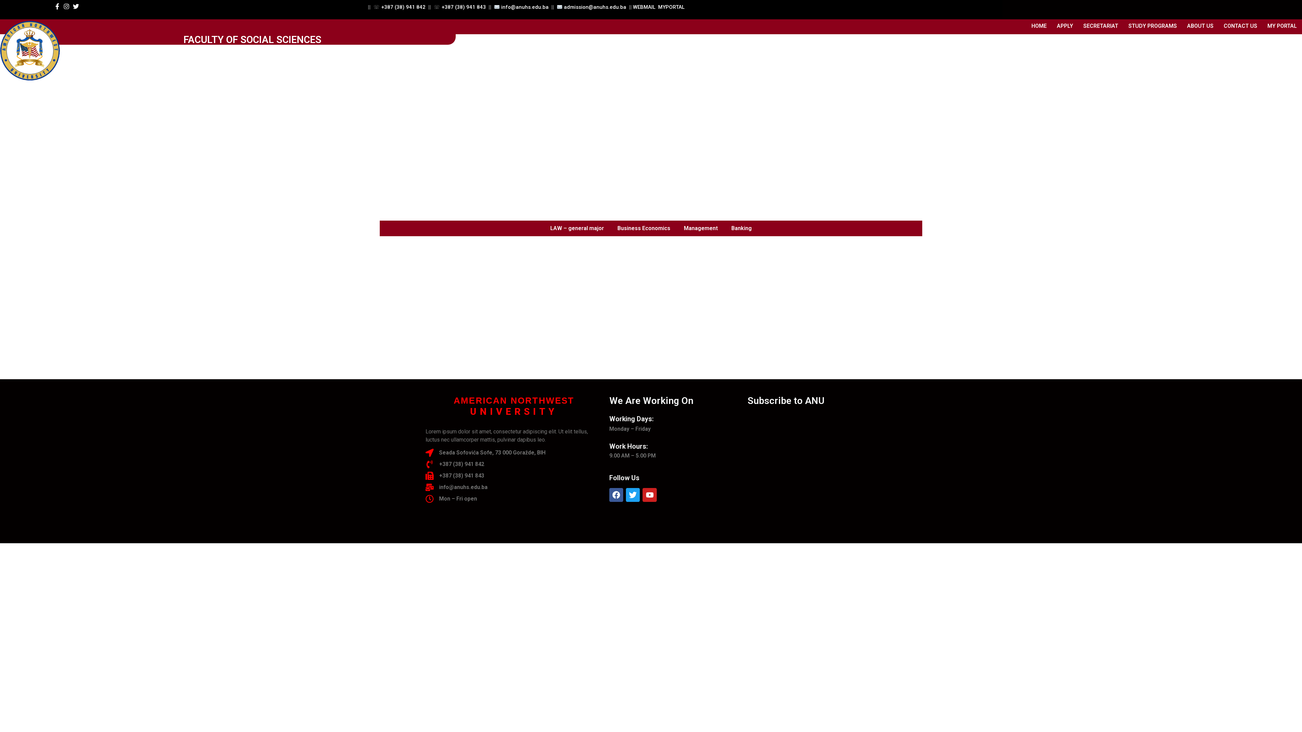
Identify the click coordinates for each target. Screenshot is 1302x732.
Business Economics (643, 228)
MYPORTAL (671, 7)
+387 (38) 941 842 (403, 7)
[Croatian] (1015, 8)
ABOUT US (1200, 26)
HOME (1039, 26)
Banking (741, 228)
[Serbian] (1042, 8)
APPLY (1065, 26)
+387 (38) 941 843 (463, 7)
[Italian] (1033, 8)
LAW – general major (577, 228)
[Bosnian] (1007, 8)
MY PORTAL (1282, 26)
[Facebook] (616, 495)
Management (701, 228)
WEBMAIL (644, 7)
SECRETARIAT (1100, 26)
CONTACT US (1240, 26)
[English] (1024, 8)
